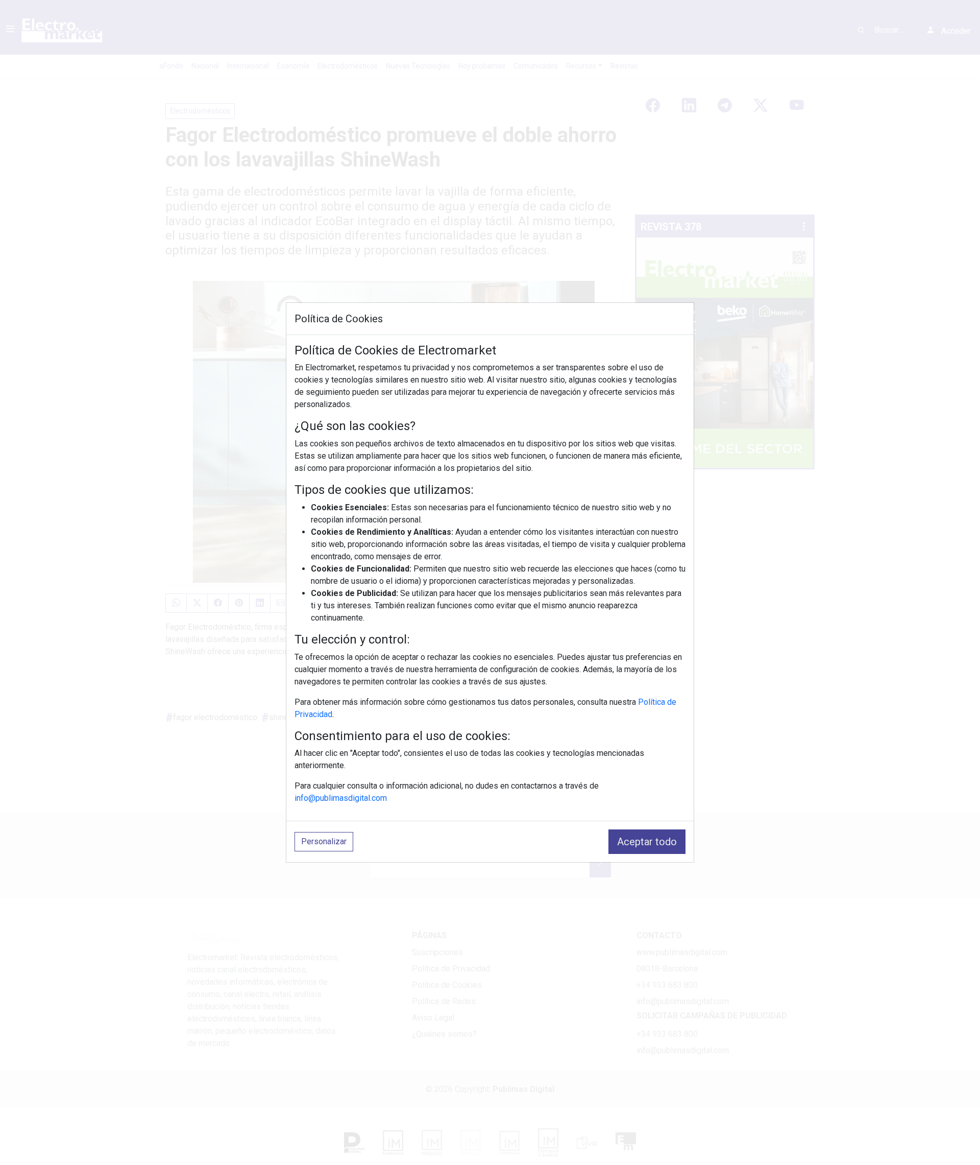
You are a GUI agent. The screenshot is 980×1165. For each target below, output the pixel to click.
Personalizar (324, 841)
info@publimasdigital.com (341, 798)
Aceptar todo (647, 842)
